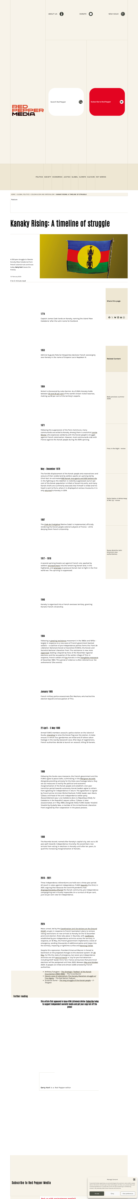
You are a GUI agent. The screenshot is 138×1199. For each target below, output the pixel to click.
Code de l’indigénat (52, 524)
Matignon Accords (87, 778)
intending (51, 735)
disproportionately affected (52, 890)
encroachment (54, 565)
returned (48, 490)
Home (13, 194)
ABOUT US (52, 14)
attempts (57, 568)
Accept (97, 1193)
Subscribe (90, 1001)
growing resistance (58, 641)
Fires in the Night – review (116, 448)
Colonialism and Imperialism (42, 194)
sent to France (61, 957)
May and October (91, 962)
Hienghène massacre (89, 657)
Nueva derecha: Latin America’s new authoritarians (114, 552)
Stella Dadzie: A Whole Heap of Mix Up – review (117, 499)
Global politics (23, 194)
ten (66, 657)
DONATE (83, 14)
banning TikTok (86, 946)
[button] (134, 1179)
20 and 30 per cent (56, 394)
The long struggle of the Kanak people (75, 980)
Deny (112, 1193)
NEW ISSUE (114, 14)
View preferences (128, 1193)
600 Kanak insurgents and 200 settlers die (79, 478)
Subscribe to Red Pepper (101, 102)
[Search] (81, 102)
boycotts (84, 885)
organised (45, 653)
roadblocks (89, 936)
